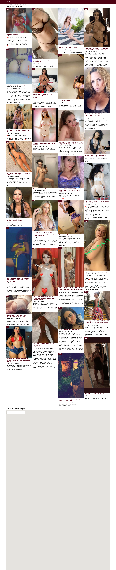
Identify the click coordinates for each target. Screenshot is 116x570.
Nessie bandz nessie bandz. (41, 189)
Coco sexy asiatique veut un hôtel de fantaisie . (44, 143)
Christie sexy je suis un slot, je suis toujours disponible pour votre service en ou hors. (44, 96)
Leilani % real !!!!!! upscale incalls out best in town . (43, 344)
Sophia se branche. (12, 34)
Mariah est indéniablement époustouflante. (41, 60)
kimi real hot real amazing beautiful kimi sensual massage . (97, 202)
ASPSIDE (8, 1)
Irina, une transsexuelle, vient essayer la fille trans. (19, 131)
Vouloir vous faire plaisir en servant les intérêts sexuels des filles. (18, 174)
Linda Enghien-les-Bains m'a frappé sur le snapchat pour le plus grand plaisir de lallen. (97, 322)
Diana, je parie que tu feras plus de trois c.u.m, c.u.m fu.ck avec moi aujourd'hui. (71, 288)
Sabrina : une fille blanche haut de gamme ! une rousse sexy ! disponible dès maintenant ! (44, 298)
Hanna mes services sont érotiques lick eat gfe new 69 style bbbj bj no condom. (71, 143)
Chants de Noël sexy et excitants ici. (70, 329)
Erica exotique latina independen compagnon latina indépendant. (16, 315)
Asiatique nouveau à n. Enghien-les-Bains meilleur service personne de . (70, 46)
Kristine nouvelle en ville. (66, 100)
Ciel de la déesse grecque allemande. (96, 272)
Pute (7, 4)
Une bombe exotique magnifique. (16, 85)
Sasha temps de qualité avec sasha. (96, 393)
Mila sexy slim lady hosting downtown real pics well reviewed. (70, 399)
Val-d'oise (16, 4)
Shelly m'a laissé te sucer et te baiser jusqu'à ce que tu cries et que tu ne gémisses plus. (18, 279)
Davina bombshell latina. (66, 235)
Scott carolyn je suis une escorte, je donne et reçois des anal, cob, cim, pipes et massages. (43, 234)
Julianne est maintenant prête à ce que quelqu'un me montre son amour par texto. (70, 190)
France (10, 4)
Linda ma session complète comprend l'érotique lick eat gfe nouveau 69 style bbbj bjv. (18, 360)
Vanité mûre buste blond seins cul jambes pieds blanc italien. (95, 114)
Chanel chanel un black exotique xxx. (96, 155)
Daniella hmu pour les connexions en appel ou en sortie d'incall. (17, 219)
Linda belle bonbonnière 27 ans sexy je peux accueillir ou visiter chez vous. (96, 49)
